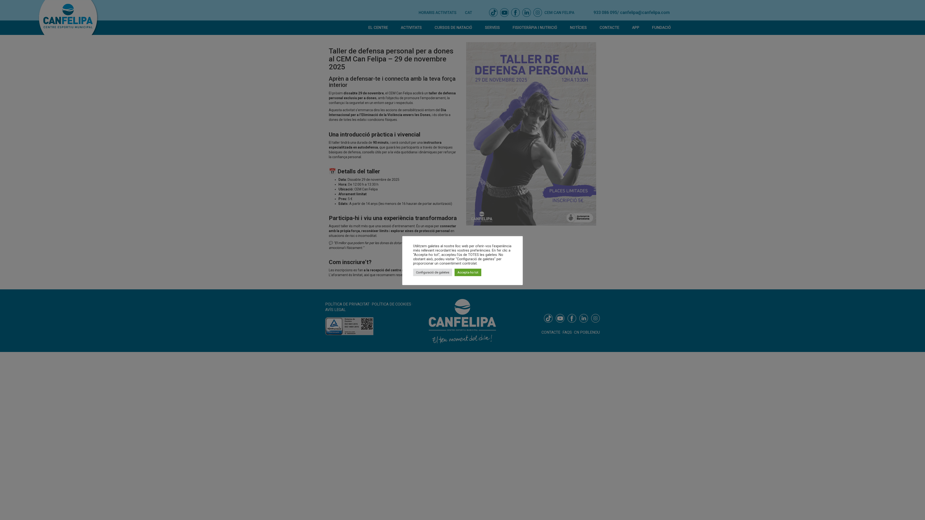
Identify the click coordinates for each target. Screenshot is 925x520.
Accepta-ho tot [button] (467, 272)
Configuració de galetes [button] (432, 272)
